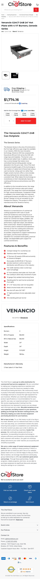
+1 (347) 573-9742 (11, 541)
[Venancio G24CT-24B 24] (5, 75)
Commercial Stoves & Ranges (26, 14)
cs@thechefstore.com (11, 538)
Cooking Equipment (12, 14)
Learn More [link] (31, 110)
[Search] (36, 10)
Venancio (24, 318)
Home (2, 14)
